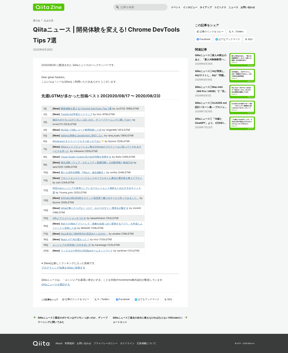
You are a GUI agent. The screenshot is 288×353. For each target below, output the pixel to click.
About (59, 343)
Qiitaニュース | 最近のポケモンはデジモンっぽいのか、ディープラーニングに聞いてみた (70, 319)
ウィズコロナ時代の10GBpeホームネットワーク (87, 250)
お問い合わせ (248, 7)
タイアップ (206, 7)
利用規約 (69, 343)
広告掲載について (146, 343)
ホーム (36, 20)
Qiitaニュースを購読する (55, 284)
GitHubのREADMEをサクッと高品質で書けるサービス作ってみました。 (100, 198)
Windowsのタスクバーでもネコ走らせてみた (76, 141)
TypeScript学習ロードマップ (76, 114)
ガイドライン (127, 343)
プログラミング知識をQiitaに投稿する (63, 267)
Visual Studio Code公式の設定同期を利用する (86, 156)
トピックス (220, 7)
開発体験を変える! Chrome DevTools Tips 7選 (86, 108)
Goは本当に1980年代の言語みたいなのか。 (84, 233)
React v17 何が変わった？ (75, 239)
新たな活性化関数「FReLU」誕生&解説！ (83, 172)
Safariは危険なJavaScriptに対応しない (82, 135)
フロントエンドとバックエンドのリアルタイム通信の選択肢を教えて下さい (101, 178)
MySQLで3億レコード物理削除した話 (81, 129)
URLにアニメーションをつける (69, 218)
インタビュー (190, 7)
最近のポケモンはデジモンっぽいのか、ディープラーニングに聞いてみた (92, 119)
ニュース (233, 7)
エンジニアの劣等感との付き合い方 (71, 244)
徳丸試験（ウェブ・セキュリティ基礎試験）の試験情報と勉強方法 (97, 162)
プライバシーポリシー (106, 343)
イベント (176, 7)
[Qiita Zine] (48, 7)
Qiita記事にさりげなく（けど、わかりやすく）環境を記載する (94, 208)
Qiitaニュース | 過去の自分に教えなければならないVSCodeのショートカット (150, 319)
